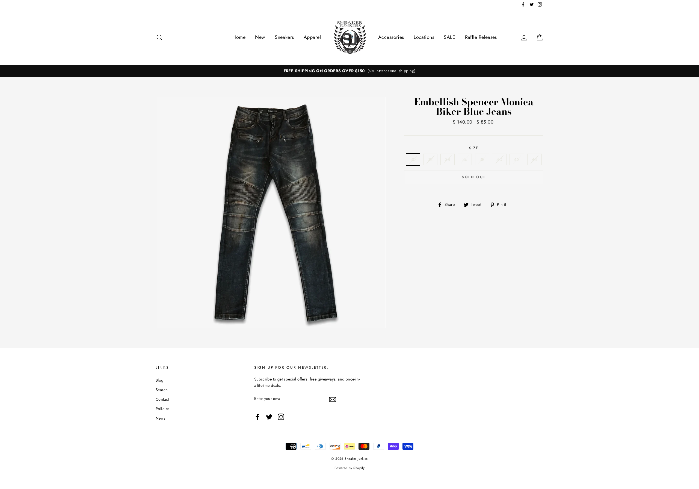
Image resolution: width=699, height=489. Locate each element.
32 (430, 159)
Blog (160, 380)
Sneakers (284, 37)
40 (499, 159)
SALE (449, 37)
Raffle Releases (481, 37)
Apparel (312, 37)
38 (482, 159)
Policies (162, 408)
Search (162, 390)
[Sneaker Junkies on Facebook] (257, 417)
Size (474, 148)
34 (447, 159)
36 (465, 159)
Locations (424, 37)
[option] (349, 71)
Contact (162, 399)
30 (413, 159)
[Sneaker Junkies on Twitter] (269, 417)
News (160, 418)
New (260, 37)
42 (517, 159)
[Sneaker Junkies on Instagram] (281, 417)
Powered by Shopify (349, 467)
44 (534, 159)
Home (238, 37)
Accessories (391, 37)
